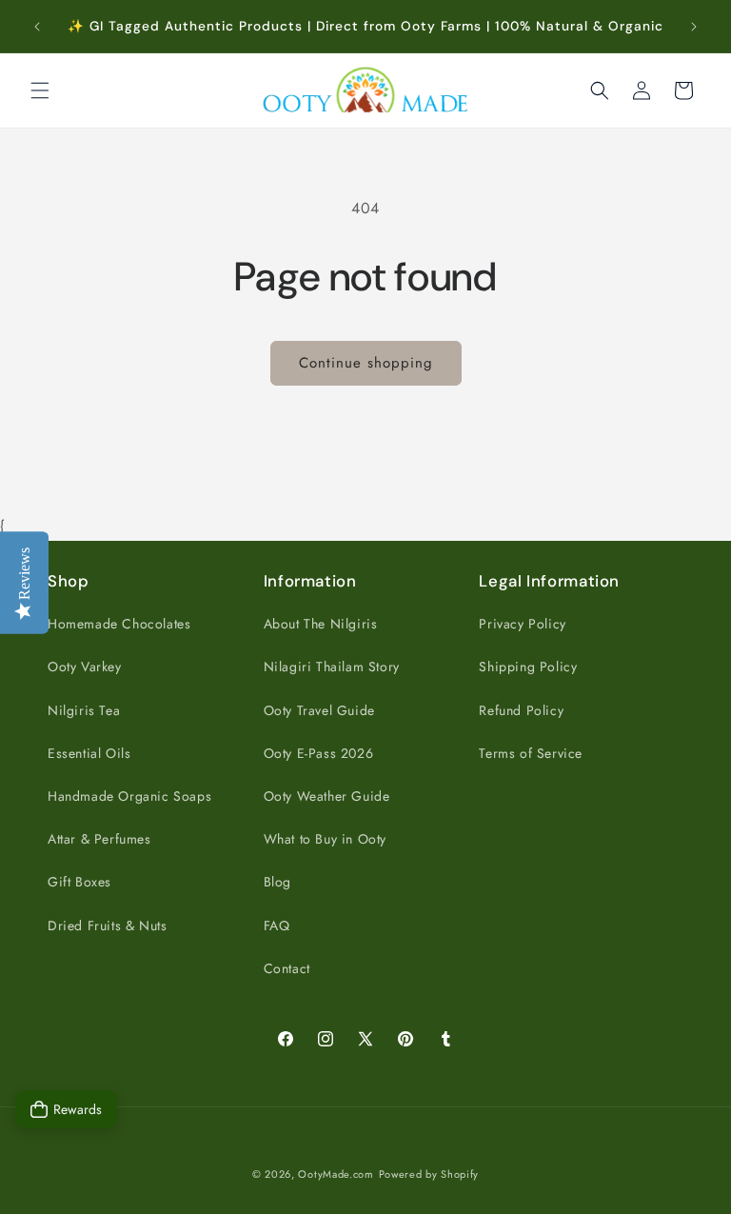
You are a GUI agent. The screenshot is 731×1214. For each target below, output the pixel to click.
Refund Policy (521, 710)
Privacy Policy (522, 623)
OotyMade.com (335, 1174)
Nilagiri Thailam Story (332, 666)
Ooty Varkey (85, 666)
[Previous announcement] (37, 27)
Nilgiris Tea (84, 710)
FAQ (277, 925)
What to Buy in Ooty (325, 838)
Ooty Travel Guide (319, 710)
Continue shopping (366, 362)
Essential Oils (89, 753)
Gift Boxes (79, 881)
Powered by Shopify (429, 1174)
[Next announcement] (694, 27)
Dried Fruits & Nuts (107, 925)
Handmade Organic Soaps (129, 796)
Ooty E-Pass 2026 (319, 753)
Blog (277, 881)
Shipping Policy (528, 666)
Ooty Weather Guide (327, 796)
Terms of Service (531, 753)
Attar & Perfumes (99, 838)
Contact (287, 968)
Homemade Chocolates (119, 623)
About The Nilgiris (321, 623)
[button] (40, 90)
